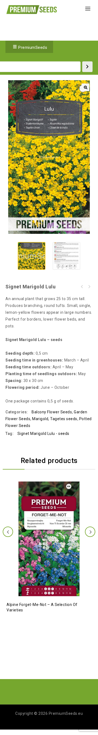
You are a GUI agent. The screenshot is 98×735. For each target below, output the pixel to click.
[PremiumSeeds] (31, 9)
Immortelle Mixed (82, 287)
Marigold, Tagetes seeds (54, 419)
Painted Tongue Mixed (89, 287)
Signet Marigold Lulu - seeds (43, 433)
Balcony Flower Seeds (52, 412)
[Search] (87, 66)
